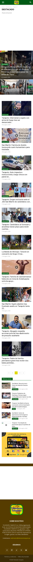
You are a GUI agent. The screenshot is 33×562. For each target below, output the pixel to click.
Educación (15, 428)
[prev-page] (8, 372)
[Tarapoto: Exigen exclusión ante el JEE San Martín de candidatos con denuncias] (16, 190)
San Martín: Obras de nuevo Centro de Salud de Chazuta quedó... (20, 385)
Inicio (3, 7)
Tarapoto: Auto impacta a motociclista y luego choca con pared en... (14, 174)
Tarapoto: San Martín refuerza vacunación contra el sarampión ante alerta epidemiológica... (21, 404)
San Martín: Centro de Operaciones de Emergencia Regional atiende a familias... (20, 414)
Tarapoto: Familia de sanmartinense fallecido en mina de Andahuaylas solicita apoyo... (16, 279)
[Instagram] (12, 550)
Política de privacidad (23, 556)
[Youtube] (26, 550)
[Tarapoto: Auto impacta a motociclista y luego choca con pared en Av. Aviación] (16, 162)
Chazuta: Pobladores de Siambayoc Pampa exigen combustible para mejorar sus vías (21, 395)
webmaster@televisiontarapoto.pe (20, 538)
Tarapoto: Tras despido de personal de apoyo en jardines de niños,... (21, 424)
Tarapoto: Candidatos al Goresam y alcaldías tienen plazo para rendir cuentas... (16, 227)
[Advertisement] (16, 33)
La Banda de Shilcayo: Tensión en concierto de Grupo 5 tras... (15, 253)
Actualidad (15, 389)
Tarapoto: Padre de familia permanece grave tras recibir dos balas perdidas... (15, 360)
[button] (3, 2)
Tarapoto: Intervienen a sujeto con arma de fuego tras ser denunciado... (15, 120)
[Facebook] (7, 550)
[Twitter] (21, 550)
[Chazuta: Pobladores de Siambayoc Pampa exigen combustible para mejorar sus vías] (6, 395)
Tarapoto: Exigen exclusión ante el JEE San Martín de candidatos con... (16, 200)
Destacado (9, 7)
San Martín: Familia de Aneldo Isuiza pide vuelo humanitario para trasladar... (16, 147)
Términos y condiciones (10, 556)
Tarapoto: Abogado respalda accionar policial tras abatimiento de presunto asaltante (15, 333)
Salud (13, 409)
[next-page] (23, 372)
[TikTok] (16, 550)
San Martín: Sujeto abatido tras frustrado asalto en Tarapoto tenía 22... (16, 306)
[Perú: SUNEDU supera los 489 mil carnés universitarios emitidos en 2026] (13, 89)
